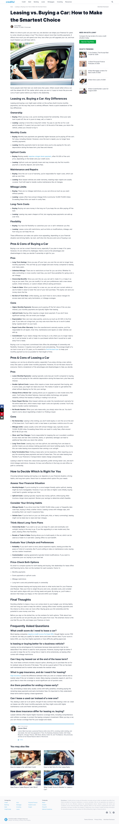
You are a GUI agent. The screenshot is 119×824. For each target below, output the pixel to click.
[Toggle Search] (112, 2)
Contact (44, 804)
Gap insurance (15, 676)
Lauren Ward (17, 25)
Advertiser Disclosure (103, 6)
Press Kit (44, 807)
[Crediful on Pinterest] (114, 812)
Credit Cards (7, 809)
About (43, 802)
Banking (6, 804)
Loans (18, 809)
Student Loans (32, 804)
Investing (18, 807)
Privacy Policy (98, 819)
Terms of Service (88, 819)
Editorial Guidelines (47, 809)
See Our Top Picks (87, 42)
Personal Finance (32, 802)
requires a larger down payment (40, 156)
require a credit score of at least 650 (41, 634)
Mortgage (18, 804)
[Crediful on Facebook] (107, 812)
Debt (5, 807)
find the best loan (52, 349)
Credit (6, 802)
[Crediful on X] (110, 812)
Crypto (30, 807)
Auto (11, 6)
